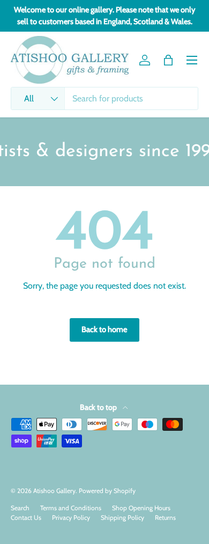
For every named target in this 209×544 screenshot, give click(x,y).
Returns (165, 517)
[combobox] (104, 98)
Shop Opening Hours (141, 508)
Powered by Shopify (107, 491)
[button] (168, 60)
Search (20, 508)
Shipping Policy (122, 517)
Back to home (104, 329)
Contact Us (26, 517)
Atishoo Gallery (54, 491)
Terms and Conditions (70, 508)
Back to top (99, 407)
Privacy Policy (71, 517)
